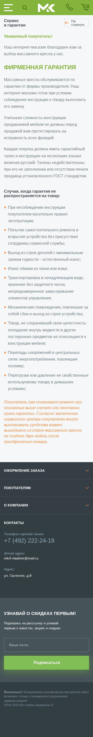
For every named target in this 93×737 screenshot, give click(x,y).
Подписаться (46, 662)
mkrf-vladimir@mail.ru (21, 558)
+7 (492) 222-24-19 (29, 540)
